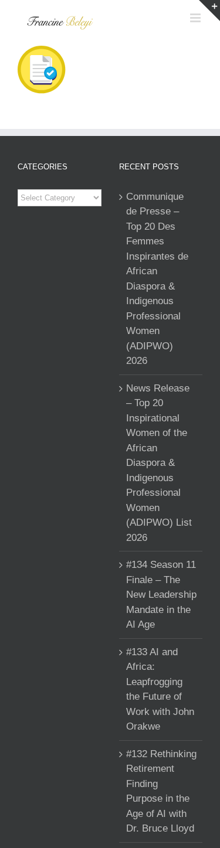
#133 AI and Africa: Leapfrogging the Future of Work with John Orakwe (160, 689)
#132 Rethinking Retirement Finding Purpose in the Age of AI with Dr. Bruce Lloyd (161, 791)
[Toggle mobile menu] (196, 18)
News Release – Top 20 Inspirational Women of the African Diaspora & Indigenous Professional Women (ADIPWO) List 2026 (159, 463)
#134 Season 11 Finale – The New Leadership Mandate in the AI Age (161, 594)
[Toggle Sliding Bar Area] (209, 10)
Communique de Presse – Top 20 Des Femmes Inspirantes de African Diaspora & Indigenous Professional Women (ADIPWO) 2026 (157, 279)
